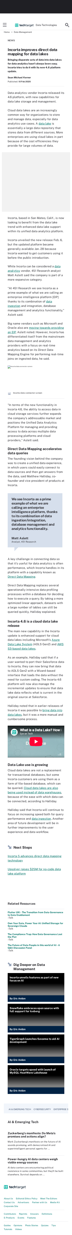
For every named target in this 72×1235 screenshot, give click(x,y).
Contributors (10, 1214)
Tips (53, 1225)
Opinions (18, 1225)
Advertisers (23, 1202)
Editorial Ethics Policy (26, 1198)
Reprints (23, 1214)
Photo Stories (31, 1225)
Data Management (23, 32)
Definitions (47, 1214)
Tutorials (8, 1229)
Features (31, 1218)
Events (21, 1218)
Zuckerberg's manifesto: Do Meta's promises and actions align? (31, 1135)
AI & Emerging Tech (20, 1109)
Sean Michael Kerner (19, 77)
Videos (18, 1229)
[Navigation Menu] (5, 25)
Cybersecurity (42, 1109)
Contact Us (9, 1202)
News (11, 40)
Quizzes (45, 1225)
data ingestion (41, 818)
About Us (8, 1198)
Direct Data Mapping (21, 576)
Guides (7, 1225)
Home (7, 32)
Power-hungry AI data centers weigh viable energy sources (33, 1160)
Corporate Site (11, 1206)
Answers (34, 1214)
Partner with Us (39, 1202)
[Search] (67, 25)
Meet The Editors (48, 1198)
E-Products (9, 1218)
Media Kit (55, 1202)
